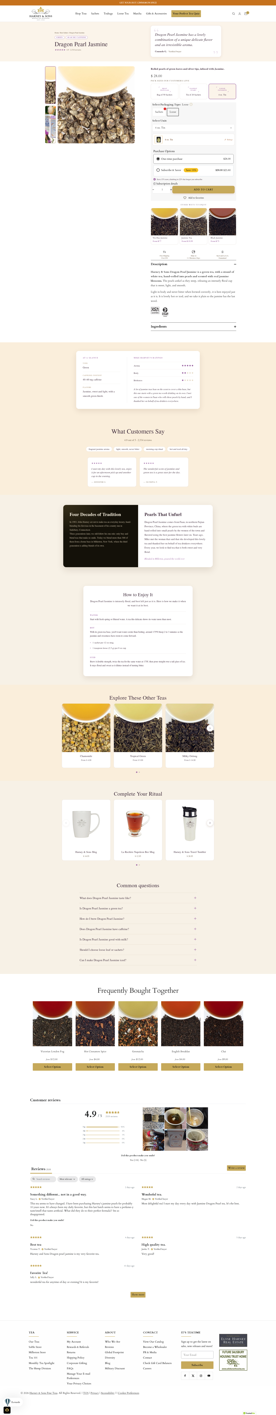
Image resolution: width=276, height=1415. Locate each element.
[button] (103, 1127)
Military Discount (115, 1368)
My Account (74, 1342)
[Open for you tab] (7, 1410)
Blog (107, 1363)
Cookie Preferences (128, 1393)
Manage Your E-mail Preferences (78, 1376)
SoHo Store (35, 1347)
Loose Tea (123, 13)
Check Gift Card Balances (157, 1363)
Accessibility (108, 1393)
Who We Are (112, 1342)
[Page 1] (136, 772)
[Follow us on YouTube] (209, 1376)
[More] (210, 823)
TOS (86, 1393)
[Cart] (245, 13)
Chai (223, 1051)
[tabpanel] (138, 1238)
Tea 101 (33, 1358)
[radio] (193, 159)
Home (57, 32)
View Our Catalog (153, 1342)
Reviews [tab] (41, 1169)
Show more (138, 1294)
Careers (147, 1368)
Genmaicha (138, 1051)
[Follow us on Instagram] (201, 1376)
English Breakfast (181, 1051)
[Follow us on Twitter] (193, 1376)
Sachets (95, 13)
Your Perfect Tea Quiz (186, 13)
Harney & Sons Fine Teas (43, 1393)
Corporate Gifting (77, 1363)
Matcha (137, 13)
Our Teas (34, 1342)
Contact (147, 1358)
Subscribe (197, 1365)
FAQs (70, 1368)
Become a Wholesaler (155, 1347)
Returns (71, 1352)
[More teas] (210, 728)
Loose (173, 112)
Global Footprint (114, 1352)
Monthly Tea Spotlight (41, 1363)
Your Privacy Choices (79, 1383)
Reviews (109, 1347)
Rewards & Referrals (78, 1347)
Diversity (110, 1358)
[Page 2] (139, 772)
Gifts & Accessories (156, 13)
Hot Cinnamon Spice (95, 1051)
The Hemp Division (40, 1368)
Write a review (236, 1168)
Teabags (108, 13)
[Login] (239, 14)
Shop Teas (81, 13)
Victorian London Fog (52, 1051)
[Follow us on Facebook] (185, 1376)
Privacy (95, 1393)
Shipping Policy (76, 1358)
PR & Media (150, 1352)
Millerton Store (37, 1352)
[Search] (233, 13)
